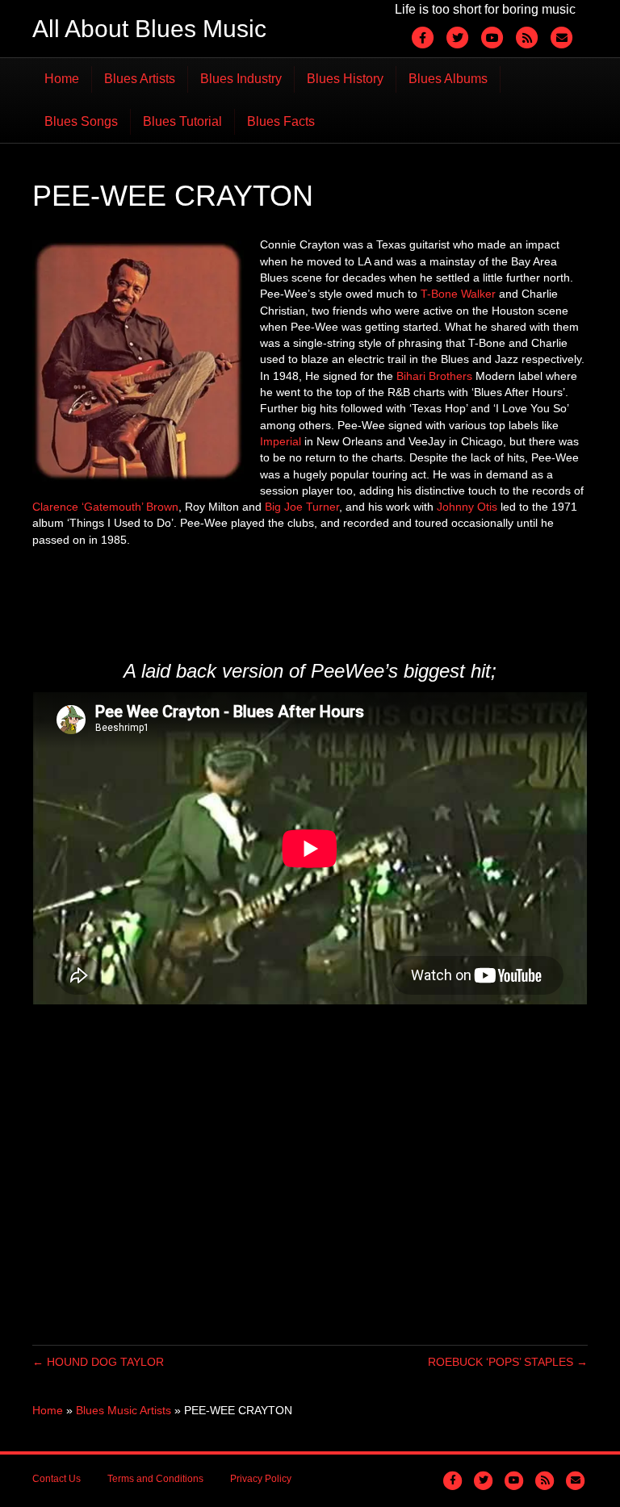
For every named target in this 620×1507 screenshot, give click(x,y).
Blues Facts (281, 121)
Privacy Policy (260, 1478)
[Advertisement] (326, 600)
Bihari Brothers (434, 375)
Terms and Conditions (155, 1478)
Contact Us (56, 1478)
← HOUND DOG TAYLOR (98, 1361)
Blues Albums (448, 79)
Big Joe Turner (302, 506)
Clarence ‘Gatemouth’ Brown (105, 506)
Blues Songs (81, 121)
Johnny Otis (467, 506)
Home (61, 79)
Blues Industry (241, 79)
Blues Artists (139, 79)
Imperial (280, 441)
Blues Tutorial (182, 121)
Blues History (345, 79)
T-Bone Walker (458, 293)
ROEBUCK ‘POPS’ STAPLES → (508, 1361)
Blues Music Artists (123, 1410)
